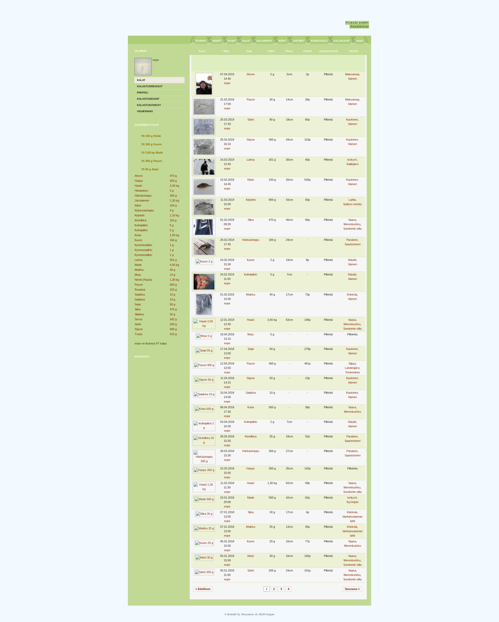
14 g (172, 274)
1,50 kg (174, 235)
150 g (173, 205)
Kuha (138, 235)
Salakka (140, 294)
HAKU (359, 41)
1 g (172, 245)
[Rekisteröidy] (359, 26)
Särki (138, 324)
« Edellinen (203, 588)
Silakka (139, 314)
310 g (173, 334)
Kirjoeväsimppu (144, 210)
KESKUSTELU (319, 41)
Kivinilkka (140, 220)
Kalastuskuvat (148, 98)
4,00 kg (174, 264)
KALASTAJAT (342, 41)
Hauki (138, 185)
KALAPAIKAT (264, 41)
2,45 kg (174, 185)
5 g (172, 190)
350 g (173, 180)
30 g (172, 314)
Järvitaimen (142, 200)
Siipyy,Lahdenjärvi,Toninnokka (352, 368)
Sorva (138, 319)
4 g (172, 210)
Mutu (138, 274)
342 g (173, 319)
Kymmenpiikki (143, 245)
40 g (172, 269)
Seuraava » (352, 588)
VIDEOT (217, 41)
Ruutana (140, 289)
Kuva (202, 51)
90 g (172, 304)
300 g (173, 195)
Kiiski (138, 205)
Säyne (139, 329)
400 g (173, 329)
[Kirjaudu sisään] (357, 23)
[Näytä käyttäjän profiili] (143, 74)
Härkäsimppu (143, 195)
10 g (172, 294)
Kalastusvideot (149, 105)
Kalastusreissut (149, 86)
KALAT (246, 41)
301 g (173, 259)
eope (227, 83)
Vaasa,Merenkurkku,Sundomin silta (352, 224)
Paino (271, 51)
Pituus (289, 51)
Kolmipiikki (141, 225)
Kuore (138, 240)
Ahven (139, 175)
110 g (173, 220)
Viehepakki (145, 111)
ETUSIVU (201, 41)
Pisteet (307, 51)
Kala (249, 51)
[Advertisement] (159, 394)
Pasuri (139, 284)
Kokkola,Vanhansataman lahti (352, 517)
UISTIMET (298, 41)
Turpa (138, 334)
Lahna (138, 259)
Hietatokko (141, 190)
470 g (173, 175)
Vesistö (353, 51)
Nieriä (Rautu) (143, 279)
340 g (173, 324)
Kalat (141, 80)
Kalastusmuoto (328, 51)
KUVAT (232, 41)
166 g (173, 240)
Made (138, 264)
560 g (173, 284)
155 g (173, 289)
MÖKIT (282, 41)
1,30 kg (174, 200)
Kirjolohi (139, 215)
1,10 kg (174, 215)
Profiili (142, 92)
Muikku (139, 269)
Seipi (138, 304)
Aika (226, 51)
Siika (138, 309)
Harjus (139, 180)
